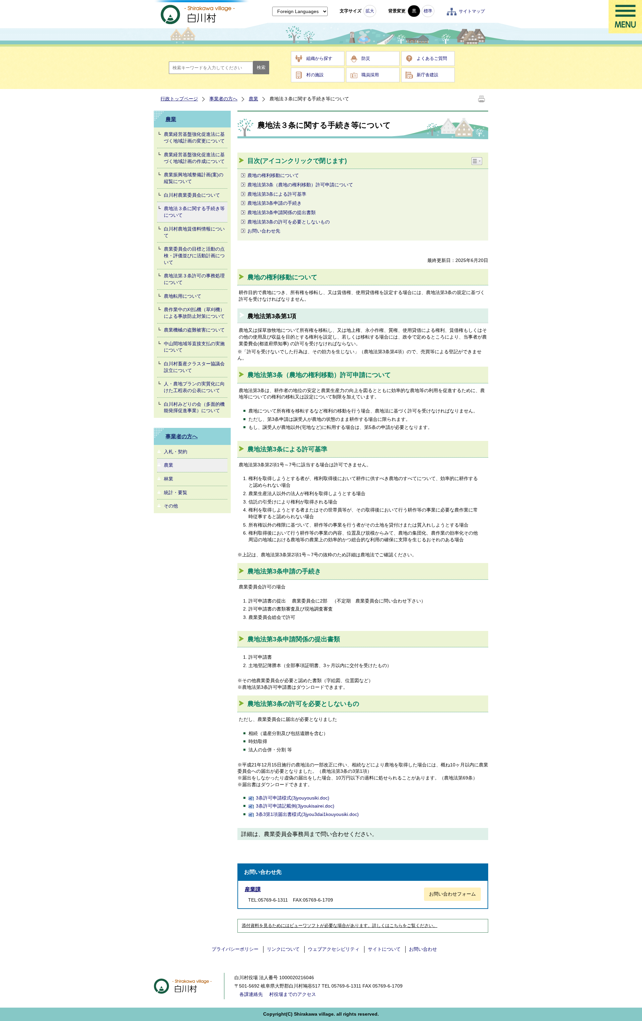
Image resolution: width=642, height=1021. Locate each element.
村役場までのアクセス (292, 994)
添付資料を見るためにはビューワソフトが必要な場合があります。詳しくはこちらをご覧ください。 (339, 925)
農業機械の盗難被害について (194, 330)
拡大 (369, 10)
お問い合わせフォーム (452, 894)
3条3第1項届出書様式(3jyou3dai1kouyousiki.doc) (307, 814)
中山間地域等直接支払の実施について (194, 347)
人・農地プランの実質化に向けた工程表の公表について (194, 387)
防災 (365, 58)
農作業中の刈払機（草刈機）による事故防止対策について (194, 313)
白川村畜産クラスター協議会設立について (194, 367)
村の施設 (315, 74)
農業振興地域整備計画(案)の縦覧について (193, 178)
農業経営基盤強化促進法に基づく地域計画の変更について (194, 137)
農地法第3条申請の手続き (274, 203)
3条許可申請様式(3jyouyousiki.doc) (292, 798)
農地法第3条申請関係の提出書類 (281, 212)
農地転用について (182, 296)
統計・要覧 (175, 492)
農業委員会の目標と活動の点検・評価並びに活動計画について (194, 255)
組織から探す (319, 58)
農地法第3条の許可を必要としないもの (288, 221)
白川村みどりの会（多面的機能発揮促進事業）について (194, 407)
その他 (171, 505)
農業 (253, 98)
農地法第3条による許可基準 (276, 194)
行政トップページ (179, 98)
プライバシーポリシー (235, 949)
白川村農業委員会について (192, 195)
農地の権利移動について (273, 175)
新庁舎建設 (427, 74)
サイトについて (384, 949)
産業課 (253, 889)
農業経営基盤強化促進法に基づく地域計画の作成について (194, 158)
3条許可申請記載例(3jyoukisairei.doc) (295, 806)
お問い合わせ (423, 949)
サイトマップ (472, 11)
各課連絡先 (251, 994)
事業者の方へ (223, 98)
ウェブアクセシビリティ (333, 949)
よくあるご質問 (432, 58)
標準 (428, 10)
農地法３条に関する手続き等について (194, 212)
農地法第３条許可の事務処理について (194, 279)
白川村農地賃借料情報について (194, 232)
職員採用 (370, 74)
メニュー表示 (625, 16)
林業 (168, 478)
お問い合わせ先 (263, 231)
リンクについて (283, 949)
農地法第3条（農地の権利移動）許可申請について (300, 184)
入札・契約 (175, 451)
